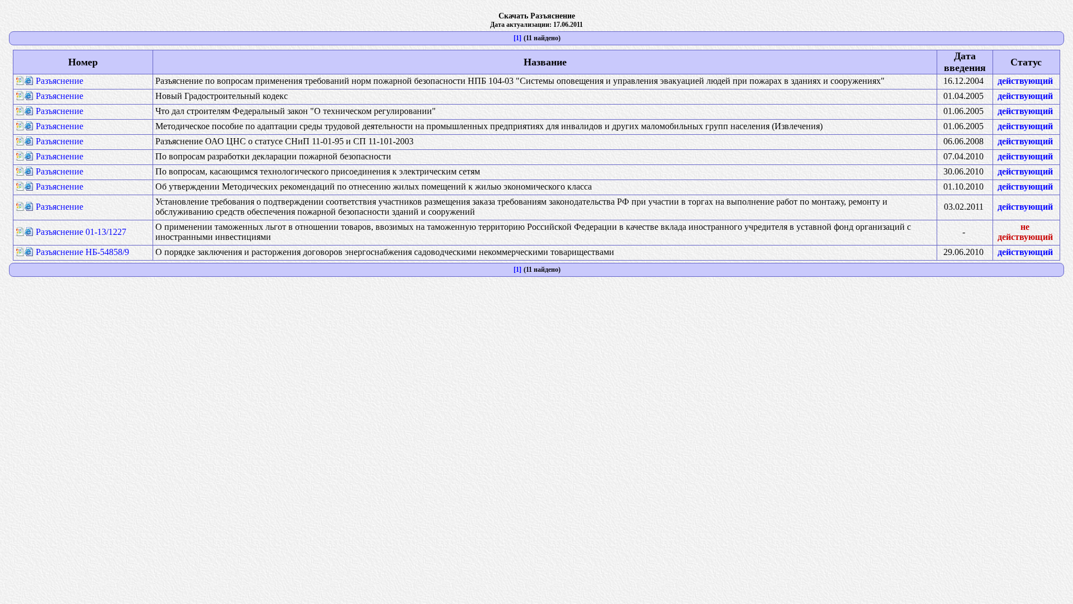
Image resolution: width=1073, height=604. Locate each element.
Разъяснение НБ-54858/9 (82, 252)
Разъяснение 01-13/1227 (81, 232)
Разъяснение (59, 81)
